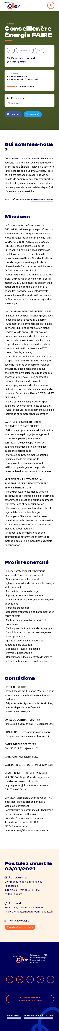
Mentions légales (38, 1015)
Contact (14, 1015)
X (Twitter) (34, 114)
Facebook (15, 114)
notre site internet (42, 199)
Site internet (25, 86)
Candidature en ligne (20, 927)
